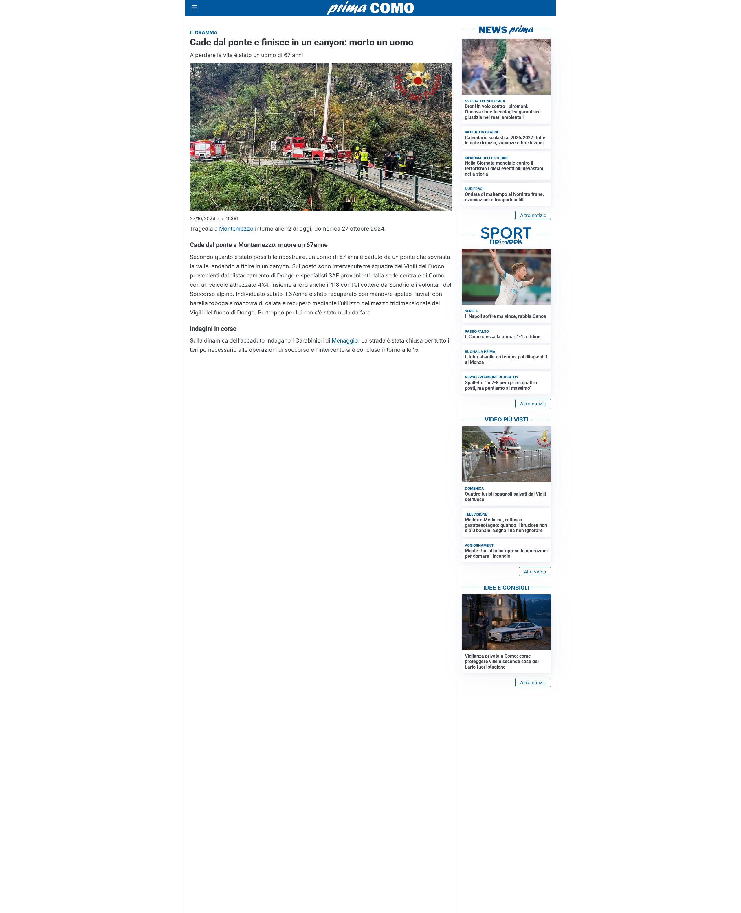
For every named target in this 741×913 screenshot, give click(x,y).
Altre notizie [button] (533, 215)
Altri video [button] (535, 572)
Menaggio (345, 340)
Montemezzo (236, 228)
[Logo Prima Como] (370, 8)
